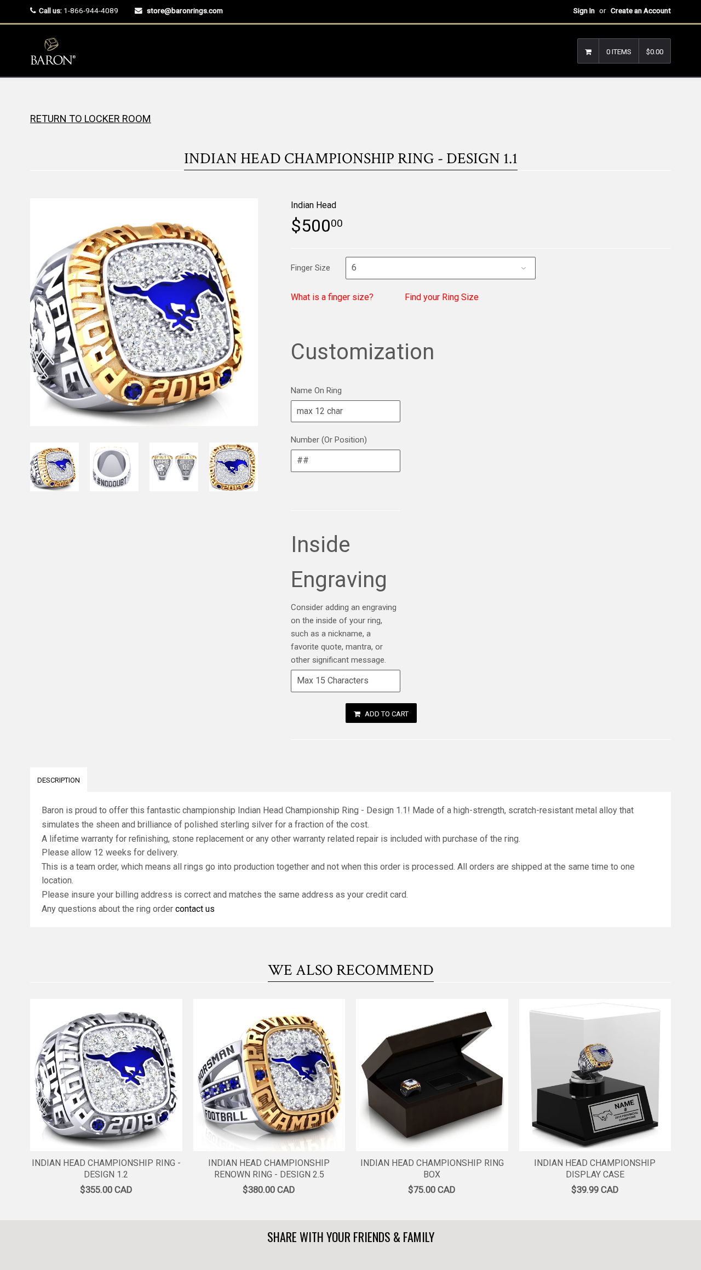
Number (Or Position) (329, 440)
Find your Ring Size (442, 297)
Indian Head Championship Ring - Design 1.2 (106, 1169)
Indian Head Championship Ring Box (432, 1169)
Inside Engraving (339, 562)
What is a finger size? (332, 297)
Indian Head (313, 205)
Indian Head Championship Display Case (595, 1169)
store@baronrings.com (185, 10)
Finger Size (310, 268)
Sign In (584, 10)
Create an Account (641, 10)
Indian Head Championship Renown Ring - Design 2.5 (269, 1169)
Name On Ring (316, 390)
